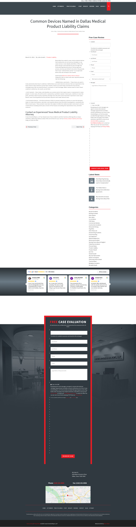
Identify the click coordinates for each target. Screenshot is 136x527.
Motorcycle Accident (94, 240)
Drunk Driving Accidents (95, 233)
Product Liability (51, 57)
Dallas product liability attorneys (73, 118)
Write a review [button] (102, 272)
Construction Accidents (95, 225)
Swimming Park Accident (95, 259)
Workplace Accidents (94, 263)
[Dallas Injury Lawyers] (32, 8)
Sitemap (91, 508)
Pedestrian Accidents (94, 244)
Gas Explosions (93, 236)
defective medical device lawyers (71, 75)
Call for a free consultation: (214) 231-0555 (95, 1)
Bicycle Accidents (93, 211)
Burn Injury (91, 217)
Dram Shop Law (93, 231)
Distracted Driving (93, 227)
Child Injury (92, 221)
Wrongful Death (93, 265)
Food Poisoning (93, 234)
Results (70, 508)
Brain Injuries (92, 215)
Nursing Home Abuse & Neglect (97, 242)
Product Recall (93, 250)
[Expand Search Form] (108, 6)
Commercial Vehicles (94, 223)
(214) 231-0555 (59, 483)
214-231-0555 (94, 121)
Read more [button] (43, 290)
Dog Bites (91, 229)
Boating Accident (93, 213)
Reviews (76, 508)
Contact (81, 508)
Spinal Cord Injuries (94, 257)
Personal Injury (93, 246)
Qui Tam (91, 252)
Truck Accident (93, 261)
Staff (65, 508)
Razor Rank (106, 524)
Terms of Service (73, 397)
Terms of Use (30, 524)
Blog (55, 31)
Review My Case (68, 456)
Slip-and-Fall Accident (94, 256)
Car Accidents (92, 219)
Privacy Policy (106, 126)
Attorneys (50, 508)
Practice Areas (58, 508)
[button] (109, 284)
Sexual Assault (92, 254)
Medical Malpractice (94, 238)
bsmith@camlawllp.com (97, 123)
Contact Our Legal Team (99, 168)
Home (52, 31)
